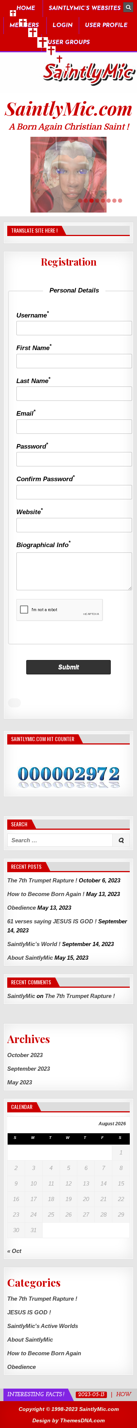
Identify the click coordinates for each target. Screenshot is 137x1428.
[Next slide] (122, 174)
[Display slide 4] (97, 201)
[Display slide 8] (120, 201)
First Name (33, 348)
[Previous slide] (15, 174)
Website (29, 512)
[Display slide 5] (103, 201)
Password (32, 446)
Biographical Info (43, 545)
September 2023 (28, 1068)
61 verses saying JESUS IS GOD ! (52, 921)
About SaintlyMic (30, 957)
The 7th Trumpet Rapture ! (42, 880)
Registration (68, 261)
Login (63, 25)
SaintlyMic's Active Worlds (42, 1326)
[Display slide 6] (109, 201)
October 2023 (25, 1055)
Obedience (21, 907)
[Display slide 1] (80, 201)
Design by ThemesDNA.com (68, 1420)
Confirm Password (45, 479)
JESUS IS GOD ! (29, 1312)
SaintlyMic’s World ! (34, 944)
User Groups (69, 42)
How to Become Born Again (44, 1353)
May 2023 (19, 1082)
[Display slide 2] (86, 201)
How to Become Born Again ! (45, 894)
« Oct (14, 1251)
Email (25, 413)
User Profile (106, 25)
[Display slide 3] (91, 201)
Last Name (33, 381)
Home (25, 8)
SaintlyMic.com (68, 108)
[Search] (128, 7)
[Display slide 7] (114, 201)
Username (32, 315)
